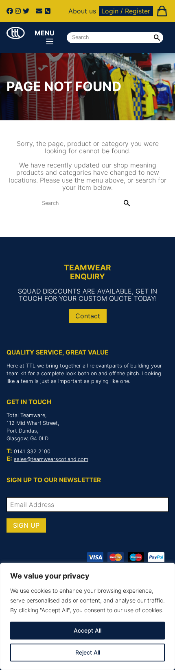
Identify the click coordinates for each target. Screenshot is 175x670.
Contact (87, 316)
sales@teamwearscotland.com (51, 459)
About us (82, 11)
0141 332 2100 (32, 451)
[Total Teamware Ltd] (16, 33)
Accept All (87, 630)
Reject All (87, 652)
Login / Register (125, 11)
